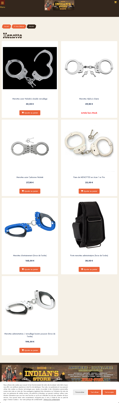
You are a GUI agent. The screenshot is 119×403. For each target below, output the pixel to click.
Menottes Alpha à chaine (89, 98)
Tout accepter (109, 392)
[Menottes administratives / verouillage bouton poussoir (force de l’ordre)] (30, 303)
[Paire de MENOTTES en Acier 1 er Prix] (89, 146)
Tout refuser (95, 392)
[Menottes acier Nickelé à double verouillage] (30, 68)
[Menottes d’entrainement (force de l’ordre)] (30, 224)
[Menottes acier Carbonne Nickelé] (30, 146)
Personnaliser (79, 392)
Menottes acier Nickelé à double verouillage (29, 98)
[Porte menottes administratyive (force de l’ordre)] (89, 224)
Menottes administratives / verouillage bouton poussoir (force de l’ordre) (29, 335)
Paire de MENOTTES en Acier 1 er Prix (89, 177)
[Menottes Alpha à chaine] (89, 68)
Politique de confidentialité (51, 400)
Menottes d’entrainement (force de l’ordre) (30, 255)
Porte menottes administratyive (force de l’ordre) (89, 255)
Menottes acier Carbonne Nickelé (30, 177)
